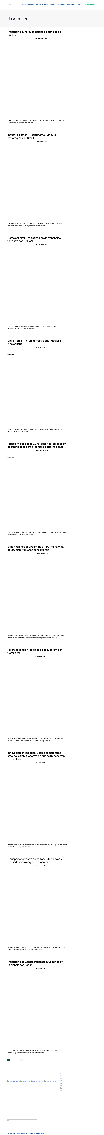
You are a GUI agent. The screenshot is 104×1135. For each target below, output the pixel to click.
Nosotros (52, 5)
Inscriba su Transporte (15, 1103)
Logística (30, 5)
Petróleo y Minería (41, 5)
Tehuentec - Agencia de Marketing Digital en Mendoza (25, 1133)
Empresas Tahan (11, 45)
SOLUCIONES (36, 1102)
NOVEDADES (61, 5)
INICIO (34, 1100)
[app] (56, 1123)
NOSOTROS (36, 1104)
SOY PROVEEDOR (90, 5)
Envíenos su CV (12, 1100)
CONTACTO (36, 1108)
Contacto (70, 5)
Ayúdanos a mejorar (14, 1113)
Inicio (24, 5)
